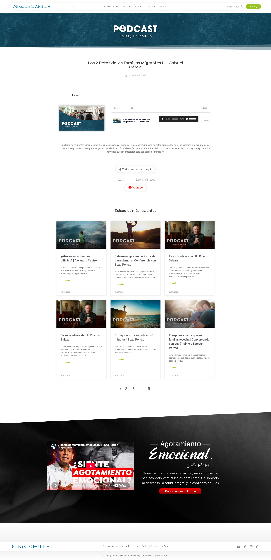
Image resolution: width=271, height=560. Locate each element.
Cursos (117, 6)
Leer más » (65, 280)
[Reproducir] (162, 119)
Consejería (151, 6)
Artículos (128, 6)
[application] (178, 119)
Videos (107, 6)
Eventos (139, 6)
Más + (163, 6)
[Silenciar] (186, 119)
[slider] (193, 118)
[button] (76, 95)
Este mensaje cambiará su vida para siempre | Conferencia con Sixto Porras (135, 260)
